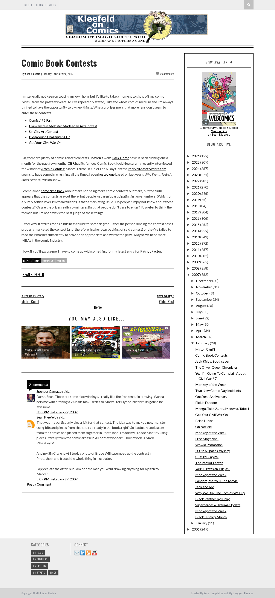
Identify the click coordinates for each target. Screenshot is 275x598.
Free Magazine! (206, 439)
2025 (196, 162)
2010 (196, 256)
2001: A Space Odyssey (212, 451)
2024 (196, 168)
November (204, 287)
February (203, 343)
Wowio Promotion (209, 445)
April (200, 330)
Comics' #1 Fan (40, 120)
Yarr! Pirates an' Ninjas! (212, 469)
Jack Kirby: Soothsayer (212, 361)
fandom (61, 260)
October (202, 293)
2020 (196, 193)
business (48, 260)
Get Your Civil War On (211, 414)
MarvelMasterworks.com (147, 169)
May (199, 324)
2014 (196, 231)
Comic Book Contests (211, 355)
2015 (196, 224)
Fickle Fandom (206, 402)
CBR (71, 163)
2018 (196, 206)
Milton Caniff (205, 349)
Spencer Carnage (49, 391)
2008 (196, 268)
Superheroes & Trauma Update (217, 505)
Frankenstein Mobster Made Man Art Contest (63, 126)
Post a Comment (39, 484)
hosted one (106, 174)
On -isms (38, 552)
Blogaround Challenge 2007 (49, 137)
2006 (196, 529)
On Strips (39, 572)
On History (39, 566)
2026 (196, 156)
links (53, 572)
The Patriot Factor (209, 463)
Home (98, 307)
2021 (196, 187)
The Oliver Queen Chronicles (216, 367)
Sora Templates (213, 593)
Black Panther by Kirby (212, 499)
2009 (196, 262)
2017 (196, 212)
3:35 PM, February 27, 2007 (57, 412)
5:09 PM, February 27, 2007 (57, 479)
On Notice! (203, 427)
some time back (52, 191)
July (199, 312)
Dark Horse (120, 158)
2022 (196, 181)
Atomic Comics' (53, 169)
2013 (196, 237)
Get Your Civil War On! (46, 142)
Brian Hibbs (204, 421)
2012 (196, 243)
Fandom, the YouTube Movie (216, 481)
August (201, 306)
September (204, 299)
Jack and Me (204, 487)
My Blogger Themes (241, 593)
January (202, 523)
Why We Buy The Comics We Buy (220, 493)
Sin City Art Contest (43, 131)
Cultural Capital (206, 457)
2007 (196, 274)
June (199, 318)
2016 (196, 218)
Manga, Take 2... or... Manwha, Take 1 (222, 408)
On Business (40, 559)
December (204, 281)
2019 (196, 200)
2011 (196, 249)
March (201, 337)
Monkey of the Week (210, 384)
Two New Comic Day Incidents (218, 390)
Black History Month (211, 517)
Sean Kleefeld (32, 73)
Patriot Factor (150, 251)
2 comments (167, 73)
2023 (196, 175)
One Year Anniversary (211, 396)
